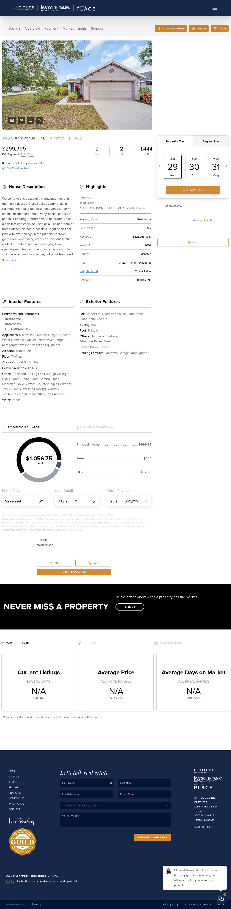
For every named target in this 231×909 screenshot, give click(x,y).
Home (12, 771)
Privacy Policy (170, 904)
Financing (14, 792)
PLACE (54, 875)
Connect (14, 809)
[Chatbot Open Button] (221, 899)
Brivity (21, 904)
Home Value (16, 798)
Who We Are (16, 803)
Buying (12, 782)
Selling (13, 787)
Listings (13, 776)
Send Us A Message (152, 837)
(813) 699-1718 (202, 827)
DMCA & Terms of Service (197, 904)
